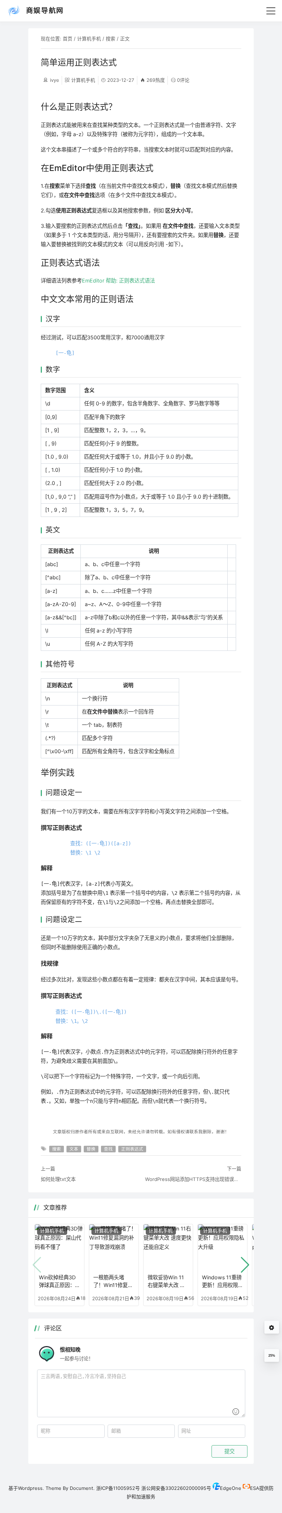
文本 (73, 1149)
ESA (254, 1488)
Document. (82, 1488)
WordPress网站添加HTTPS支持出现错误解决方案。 (193, 1179)
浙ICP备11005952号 (118, 1488)
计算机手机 (89, 38)
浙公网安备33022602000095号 (176, 1488)
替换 (91, 1149)
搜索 (110, 38)
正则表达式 (132, 1149)
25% (271, 1355)
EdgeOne (230, 1488)
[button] (245, 1265)
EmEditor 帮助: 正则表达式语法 (118, 280)
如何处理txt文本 (58, 1179)
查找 (108, 1149)
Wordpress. (31, 1488)
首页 (67, 38)
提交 (229, 1451)
